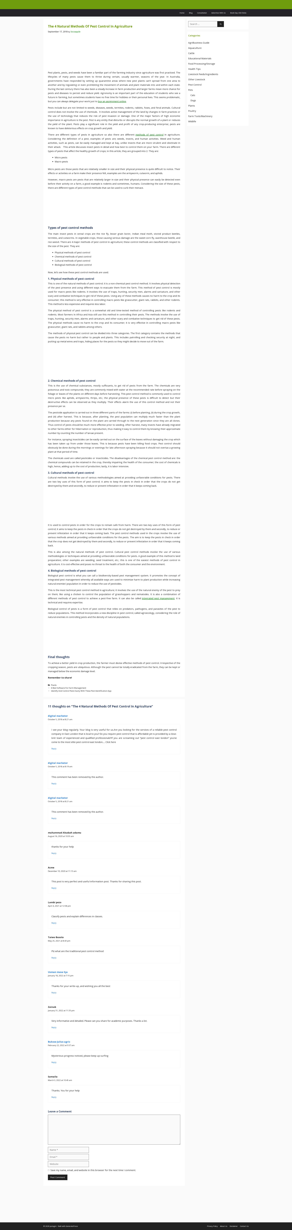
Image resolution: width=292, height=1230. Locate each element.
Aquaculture (195, 48)
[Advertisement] (114, 54)
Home (182, 13)
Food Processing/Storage (201, 63)
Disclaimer (234, 1226)
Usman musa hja (58, 972)
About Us (223, 1226)
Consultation (202, 13)
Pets (190, 89)
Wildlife (192, 121)
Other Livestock (196, 79)
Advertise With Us (218, 13)
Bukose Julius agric (59, 1041)
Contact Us (244, 1226)
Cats (192, 95)
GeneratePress (72, 1226)
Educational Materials (199, 58)
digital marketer (58, 715)
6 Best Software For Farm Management (68, 688)
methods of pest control (149, 134)
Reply (53, 748)
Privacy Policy (212, 1226)
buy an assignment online (112, 101)
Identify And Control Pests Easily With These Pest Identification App (81, 691)
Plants (54, 685)
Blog (191, 13)
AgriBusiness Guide (198, 42)
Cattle (191, 53)
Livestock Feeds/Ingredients (203, 74)
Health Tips (194, 68)
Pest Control (195, 84)
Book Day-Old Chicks (238, 13)
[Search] (220, 24)
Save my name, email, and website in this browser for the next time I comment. (93, 1170)
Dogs (193, 100)
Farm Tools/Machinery (200, 116)
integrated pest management (158, 598)
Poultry (192, 110)
